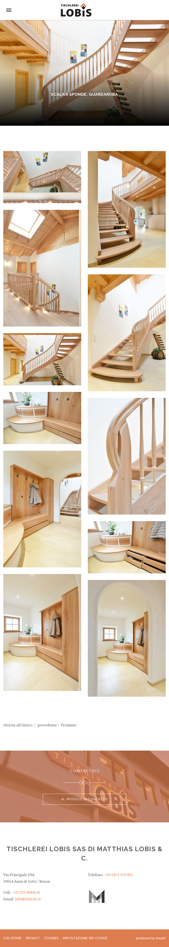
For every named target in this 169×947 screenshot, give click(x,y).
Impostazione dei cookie (85, 938)
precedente (47, 725)
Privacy (33, 938)
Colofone (12, 938)
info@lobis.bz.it (28, 899)
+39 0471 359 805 (118, 875)
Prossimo (68, 725)
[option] (84, 73)
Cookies (51, 938)
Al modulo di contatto (84, 799)
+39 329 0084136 (26, 892)
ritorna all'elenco (18, 725)
